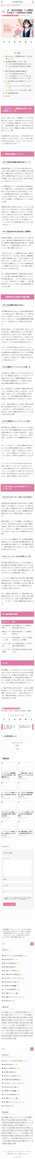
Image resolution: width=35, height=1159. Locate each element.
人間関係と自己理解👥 (11, 985)
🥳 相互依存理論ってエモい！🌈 (16, 61)
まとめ (8, 96)
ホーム (5, 1151)
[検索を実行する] (32, 944)
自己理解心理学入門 (14, 1033)
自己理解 (5, 710)
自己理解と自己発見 (18, 1023)
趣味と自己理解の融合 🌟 (12, 963)
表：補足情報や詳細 (12, 93)
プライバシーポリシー (26, 1151)
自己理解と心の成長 (14, 1030)
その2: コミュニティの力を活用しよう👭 (20, 90)
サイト (5, 891)
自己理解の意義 (12, 1123)
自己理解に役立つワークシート (12, 1015)
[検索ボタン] (33, 2)
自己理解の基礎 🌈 (10, 967)
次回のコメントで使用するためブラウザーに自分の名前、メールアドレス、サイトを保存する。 (18, 898)
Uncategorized (9, 1000)
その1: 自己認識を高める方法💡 (17, 73)
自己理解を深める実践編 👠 (12, 974)
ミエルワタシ (17, 2)
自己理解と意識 (10, 1038)
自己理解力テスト (24, 1025)
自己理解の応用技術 (10, 1141)
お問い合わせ (10, 1153)
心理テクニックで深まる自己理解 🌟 (10, 15)
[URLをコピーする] (31, 41)
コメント (6, 858)
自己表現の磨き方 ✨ (10, 959)
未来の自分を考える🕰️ (11, 982)
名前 (5, 879)
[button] (3, 41)
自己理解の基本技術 (12, 1017)
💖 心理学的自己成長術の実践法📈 (16, 71)
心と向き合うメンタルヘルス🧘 (14, 978)
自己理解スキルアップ (13, 1133)
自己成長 (16, 710)
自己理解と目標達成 (14, 1136)
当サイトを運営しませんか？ (21, 1153)
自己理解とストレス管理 (10, 1012)
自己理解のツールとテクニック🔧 (14, 997)
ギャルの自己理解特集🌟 (12, 989)
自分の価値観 (22, 710)
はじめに (10, 1151)
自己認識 (29, 710)
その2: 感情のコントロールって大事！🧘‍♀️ (20, 76)
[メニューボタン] (2, 2)
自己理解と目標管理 (12, 1036)
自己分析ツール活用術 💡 (12, 970)
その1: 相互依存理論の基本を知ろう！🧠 (20, 64)
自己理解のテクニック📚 (11, 993)
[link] (17, 749)
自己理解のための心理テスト (15, 1020)
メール (5, 885)
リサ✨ (17, 745)
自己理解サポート (26, 1012)
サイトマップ (16, 1151)
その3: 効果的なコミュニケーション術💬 (20, 78)
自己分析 (11, 710)
